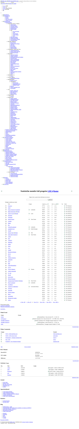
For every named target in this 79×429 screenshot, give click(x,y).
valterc (8, 367)
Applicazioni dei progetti (10, 130)
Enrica (9, 246)
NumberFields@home (14, 63)
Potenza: (4, 8)
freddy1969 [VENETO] (12, 234)
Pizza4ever (9, 371)
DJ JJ (9, 261)
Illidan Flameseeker (12, 211)
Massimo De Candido (12, 298)
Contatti (4, 417)
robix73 (54, 337)
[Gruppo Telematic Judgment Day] (1, 337)
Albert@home (13, 24)
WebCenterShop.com (57, 333)
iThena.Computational (14, 59)
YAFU (11, 73)
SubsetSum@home (16, 83)
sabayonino (55, 335)
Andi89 (9, 250)
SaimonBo (10, 290)
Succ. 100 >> (42, 302)
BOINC (7, 16)
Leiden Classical (13, 98)
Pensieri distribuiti (8, 183)
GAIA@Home (13, 29)
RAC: (4, 9)
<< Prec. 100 (22, 302)
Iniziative (7, 145)
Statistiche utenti (75, 377)
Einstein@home (13, 28)
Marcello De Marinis (12, 252)
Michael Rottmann (11, 278)
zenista (9, 300)
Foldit (6, 133)
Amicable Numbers (14, 54)
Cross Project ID (13, 173)
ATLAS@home (16, 31)
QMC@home (13, 128)
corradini (9, 221)
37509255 (10, 240)
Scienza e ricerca (8, 20)
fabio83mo (10, 242)
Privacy (4, 416)
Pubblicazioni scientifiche (10, 135)
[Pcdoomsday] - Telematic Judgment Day (13, 337)
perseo (54, 339)
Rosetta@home (13, 47)
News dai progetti (8, 19)
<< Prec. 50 (29, 302)
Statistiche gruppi (74, 346)
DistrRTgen (12, 112)
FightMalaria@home (14, 99)
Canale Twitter (8, 139)
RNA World (12, 45)
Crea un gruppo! (27, 346)
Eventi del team (75, 326)
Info (1, 346)
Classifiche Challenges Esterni (11, 159)
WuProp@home (13, 93)
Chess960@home (13, 111)
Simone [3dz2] (11, 232)
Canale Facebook (8, 138)
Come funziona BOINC (15, 167)
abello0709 (10, 259)
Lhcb (14, 35)
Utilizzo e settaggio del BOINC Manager (11, 393)
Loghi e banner (8, 147)
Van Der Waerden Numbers (15, 71)
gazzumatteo (10, 296)
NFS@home (12, 62)
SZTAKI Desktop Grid (14, 118)
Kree (9, 238)
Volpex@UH (13, 120)
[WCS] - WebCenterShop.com (11, 333)
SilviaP (9, 275)
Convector (12, 104)
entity (8, 369)
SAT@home (12, 125)
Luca (9, 248)
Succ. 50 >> (36, 302)
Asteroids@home (13, 25)
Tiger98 (9, 230)
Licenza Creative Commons (27, 422)
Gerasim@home (13, 58)
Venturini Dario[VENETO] (13, 280)
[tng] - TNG (7, 339)
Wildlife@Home (16, 85)
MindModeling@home (14, 78)
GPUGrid (12, 44)
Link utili (7, 163)
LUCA (9, 267)
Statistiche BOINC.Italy (10, 153)
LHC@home (15, 33)
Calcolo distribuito (9, 182)
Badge (6, 146)
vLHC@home (15, 34)
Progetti (6, 18)
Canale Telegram (8, 140)
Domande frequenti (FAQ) (10, 164)
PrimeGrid (12, 67)
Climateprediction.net (14, 50)
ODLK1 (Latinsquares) (15, 66)
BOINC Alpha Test (14, 90)
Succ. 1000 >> (56, 302)
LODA (11, 76)
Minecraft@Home (13, 91)
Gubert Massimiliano (12, 265)
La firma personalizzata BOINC (16, 174)
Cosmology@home (14, 27)
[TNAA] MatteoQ (11, 269)
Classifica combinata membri (11, 154)
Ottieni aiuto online (9, 162)
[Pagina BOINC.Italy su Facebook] (3, 3)
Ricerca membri (8, 158)
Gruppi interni (8, 144)
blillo (9, 263)
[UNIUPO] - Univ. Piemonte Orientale (13, 341)
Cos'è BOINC (8, 179)
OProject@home (13, 106)
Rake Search (12, 69)
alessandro (10, 215)
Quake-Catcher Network (15, 51)
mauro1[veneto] (11, 219)
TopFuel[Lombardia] (12, 227)
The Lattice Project (14, 100)
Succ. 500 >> (49, 302)
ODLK (11, 64)
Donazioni (5, 414)
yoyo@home (12, 88)
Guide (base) (10, 166)
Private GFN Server (14, 68)
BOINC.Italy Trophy (9, 156)
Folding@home (8, 131)
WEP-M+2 (12, 72)
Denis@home (13, 42)
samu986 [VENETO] (5, 320)
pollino (9, 244)
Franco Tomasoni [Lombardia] (14, 209)
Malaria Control (13, 101)
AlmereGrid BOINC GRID (15, 109)
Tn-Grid (12, 96)
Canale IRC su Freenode (10, 141)
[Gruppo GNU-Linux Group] (1, 335)
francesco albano (11, 292)
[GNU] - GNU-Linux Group (11, 335)
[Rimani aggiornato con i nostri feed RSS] (14, 3)
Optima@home (13, 117)
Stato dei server (8, 157)
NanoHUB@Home (14, 38)
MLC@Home (13, 92)
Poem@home (13, 115)
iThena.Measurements (14, 60)
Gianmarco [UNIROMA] (13, 286)
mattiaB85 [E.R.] (11, 229)
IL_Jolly (9, 273)
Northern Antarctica (12, 257)
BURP (11, 110)
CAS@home (12, 122)
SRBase (12, 70)
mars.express (10, 277)
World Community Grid (15, 87)
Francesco (10, 205)
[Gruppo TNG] (1, 339)
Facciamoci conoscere (9, 148)
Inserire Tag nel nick (14, 170)
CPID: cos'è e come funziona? (9, 396)
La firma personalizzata (7, 395)
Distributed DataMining (15, 105)
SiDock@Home (13, 48)
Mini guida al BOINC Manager (16, 169)
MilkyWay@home (14, 37)
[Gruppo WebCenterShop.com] (1, 333)
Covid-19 (7, 134)
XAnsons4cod (13, 127)
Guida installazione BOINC (8, 392)
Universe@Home (13, 40)
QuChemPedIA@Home (15, 39)
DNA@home (15, 82)
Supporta (4, 413)
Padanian (9, 375)
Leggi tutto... (2, 308)
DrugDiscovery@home (15, 43)
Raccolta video (6, 402)
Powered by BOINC (4, 419)
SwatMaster (10, 284)
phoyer (9, 254)
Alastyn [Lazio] (11, 213)
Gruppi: (4, 7)
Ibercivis (12, 86)
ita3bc (2, 324)
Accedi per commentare (5, 305)
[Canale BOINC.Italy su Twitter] (10, 3)
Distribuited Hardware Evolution (16, 57)
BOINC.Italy (8, 180)
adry (8, 373)
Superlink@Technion (14, 102)
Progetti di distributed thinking (11, 129)
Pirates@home (13, 114)
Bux (9, 225)
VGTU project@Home (14, 124)
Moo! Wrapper (13, 61)
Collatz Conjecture (14, 56)
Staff (4, 415)
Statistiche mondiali (9, 151)
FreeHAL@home (13, 108)
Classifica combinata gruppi (10, 155)
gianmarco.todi (56, 341)
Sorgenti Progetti (8, 136)
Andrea (9, 236)
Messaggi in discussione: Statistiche (7, 306)
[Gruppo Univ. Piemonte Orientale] (1, 341)
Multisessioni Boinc (14, 175)
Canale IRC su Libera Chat (10, 143)
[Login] (22, 2)
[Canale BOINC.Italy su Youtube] (6, 3)
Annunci (7, 178)
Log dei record (76, 360)
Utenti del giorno (6, 400)
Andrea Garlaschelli (12, 271)
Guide (6, 165)
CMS (14, 32)
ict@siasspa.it (3, 318)
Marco (9, 294)
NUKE (2, 317)
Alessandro (10, 217)
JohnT (9, 207)
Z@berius (10, 288)
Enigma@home (13, 121)
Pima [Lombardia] (11, 282)
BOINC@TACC (13, 80)
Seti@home (12, 119)
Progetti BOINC (8, 22)
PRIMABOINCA (13, 126)
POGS (11, 116)
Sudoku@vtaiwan (13, 107)
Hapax (9, 255)
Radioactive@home (14, 52)
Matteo (9, 223)
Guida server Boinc (14, 176)
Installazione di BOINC (15, 168)
